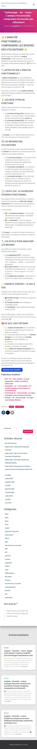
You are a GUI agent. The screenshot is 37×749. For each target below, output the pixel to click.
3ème (6, 514)
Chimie (7, 538)
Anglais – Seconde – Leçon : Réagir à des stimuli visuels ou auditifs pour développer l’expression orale (18, 653)
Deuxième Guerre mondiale (13, 545)
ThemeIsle (25, 744)
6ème (6, 524)
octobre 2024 (9, 496)
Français (7, 559)
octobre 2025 (9, 478)
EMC (6, 549)
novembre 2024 (9, 492)
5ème (6, 521)
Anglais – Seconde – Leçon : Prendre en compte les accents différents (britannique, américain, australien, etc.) (18, 719)
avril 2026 (8, 475)
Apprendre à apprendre (12, 531)
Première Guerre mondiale (13, 583)
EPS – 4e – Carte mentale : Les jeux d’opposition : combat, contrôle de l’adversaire (17, 381)
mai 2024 (7, 499)
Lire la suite (24, 666)
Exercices (8, 555)
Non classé (8, 576)
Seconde (7, 590)
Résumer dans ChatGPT (12, 370)
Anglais (7, 528)
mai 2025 (7, 485)
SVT (6, 594)
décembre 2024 (9, 489)
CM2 (6, 542)
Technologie (19, 406)
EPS (6, 552)
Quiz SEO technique (10, 443)
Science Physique (10, 587)
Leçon (11, 406)
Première (8, 580)
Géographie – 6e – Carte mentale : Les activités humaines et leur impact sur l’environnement (18, 388)
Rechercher (7, 428)
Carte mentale (9, 535)
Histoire (7, 566)
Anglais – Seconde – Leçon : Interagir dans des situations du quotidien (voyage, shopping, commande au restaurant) (17, 684)
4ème (6, 517)
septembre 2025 (9, 482)
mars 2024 (8, 503)
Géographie (8, 563)
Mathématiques (9, 573)
